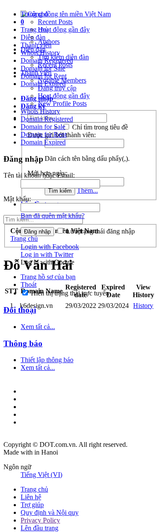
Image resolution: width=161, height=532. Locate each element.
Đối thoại (19, 309)
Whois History (40, 111)
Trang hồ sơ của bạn (48, 276)
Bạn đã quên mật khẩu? (53, 215)
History (143, 305)
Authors (49, 41)
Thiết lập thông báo (47, 359)
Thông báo (23, 343)
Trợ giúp (32, 504)
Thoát (28, 284)
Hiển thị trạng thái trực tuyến (69, 293)
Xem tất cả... (38, 326)
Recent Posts (55, 21)
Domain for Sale (43, 126)
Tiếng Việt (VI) (41, 474)
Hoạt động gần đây (64, 29)
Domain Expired (43, 142)
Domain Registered (47, 119)
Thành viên (36, 72)
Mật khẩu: (17, 199)
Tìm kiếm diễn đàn (63, 57)
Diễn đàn (33, 49)
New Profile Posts (62, 103)
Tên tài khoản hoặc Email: (39, 175)
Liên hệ (31, 497)
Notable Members (62, 80)
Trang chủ (34, 14)
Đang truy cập (57, 88)
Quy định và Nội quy (50, 512)
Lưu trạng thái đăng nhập (99, 231)
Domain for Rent (44, 134)
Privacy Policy (40, 520)
